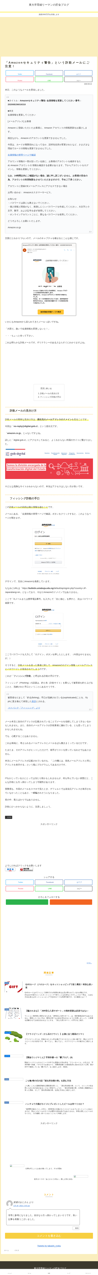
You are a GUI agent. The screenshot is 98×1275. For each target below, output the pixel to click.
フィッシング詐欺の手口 (50, 397)
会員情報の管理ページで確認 (22, 155)
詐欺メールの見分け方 (49, 393)
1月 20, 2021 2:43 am (21, 1206)
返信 (77, 1228)
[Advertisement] (49, 36)
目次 (43, 388)
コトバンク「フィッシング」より (24, 708)
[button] (91, 622)
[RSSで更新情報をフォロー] (71, 902)
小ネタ (9, 817)
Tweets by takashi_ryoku (49, 1246)
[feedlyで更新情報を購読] (27, 902)
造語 (34, 701)
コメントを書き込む (49, 1235)
